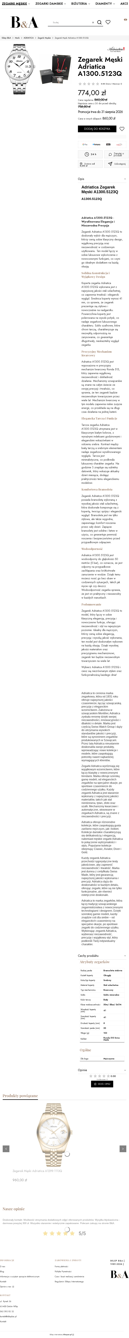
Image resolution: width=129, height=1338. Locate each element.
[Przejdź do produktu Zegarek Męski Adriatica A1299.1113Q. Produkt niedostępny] (55, 1135)
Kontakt (3, 1281)
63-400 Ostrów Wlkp (9, 1306)
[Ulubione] (108, 22)
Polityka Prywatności (63, 1271)
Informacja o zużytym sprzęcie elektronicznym (19, 1276)
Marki (17, 37)
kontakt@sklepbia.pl (8, 1316)
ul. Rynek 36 (5, 1301)
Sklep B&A (6, 37)
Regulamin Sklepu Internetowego (69, 1281)
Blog (2, 1271)
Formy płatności (61, 1266)
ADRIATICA (29, 37)
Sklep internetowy (61, 1335)
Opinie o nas (6, 1286)
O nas (2, 1266)
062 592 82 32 (7, 1311)
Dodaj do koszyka (97, 129)
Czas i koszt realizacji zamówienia (69, 1276)
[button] (99, 22)
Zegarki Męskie (44, 37)
